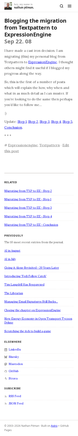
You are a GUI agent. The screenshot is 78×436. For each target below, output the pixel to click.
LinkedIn (15, 349)
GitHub (14, 371)
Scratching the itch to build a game (27, 331)
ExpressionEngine (42, 62)
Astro (54, 426)
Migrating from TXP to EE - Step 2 (28, 191)
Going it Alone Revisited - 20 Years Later (31, 268)
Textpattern (49, 145)
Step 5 (67, 122)
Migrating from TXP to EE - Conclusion (31, 225)
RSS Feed (15, 396)
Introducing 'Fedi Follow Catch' (25, 276)
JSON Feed (16, 403)
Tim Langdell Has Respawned (24, 284)
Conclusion (13, 127)
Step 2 (33, 122)
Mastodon (16, 364)
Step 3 (45, 122)
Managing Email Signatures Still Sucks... (31, 301)
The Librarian (13, 293)
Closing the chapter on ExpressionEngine (32, 310)
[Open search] (61, 6)
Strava (13, 378)
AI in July (10, 259)
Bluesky (14, 357)
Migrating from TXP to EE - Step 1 (27, 199)
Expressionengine (23, 145)
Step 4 (56, 122)
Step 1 (22, 122)
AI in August (12, 251)
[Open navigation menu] (69, 6)
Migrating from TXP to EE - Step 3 (28, 208)
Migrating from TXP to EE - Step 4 (28, 216)
